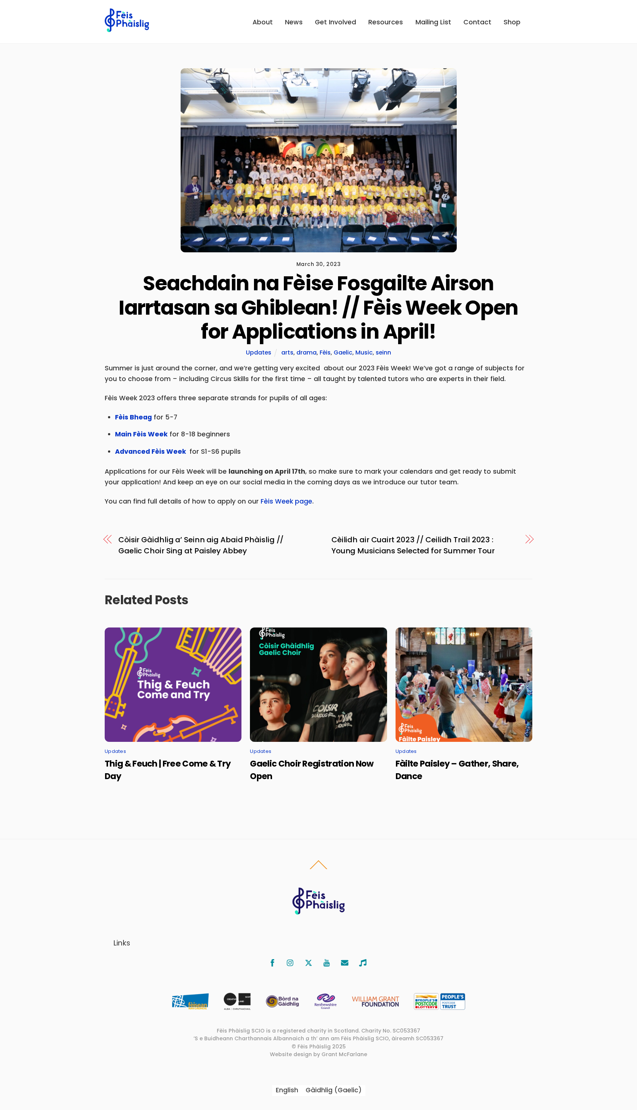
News (294, 22)
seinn (383, 352)
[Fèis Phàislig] (127, 28)
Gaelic (343, 352)
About (263, 22)
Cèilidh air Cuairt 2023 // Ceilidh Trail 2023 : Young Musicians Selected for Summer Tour (413, 545)
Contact (477, 22)
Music (364, 352)
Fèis (325, 352)
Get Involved (335, 22)
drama (306, 352)
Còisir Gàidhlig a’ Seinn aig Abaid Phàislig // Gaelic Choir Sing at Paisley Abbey (200, 545)
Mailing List (433, 22)
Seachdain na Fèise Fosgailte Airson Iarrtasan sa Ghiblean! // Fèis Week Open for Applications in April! (318, 307)
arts (287, 352)
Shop (512, 22)
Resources (385, 22)
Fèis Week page (286, 501)
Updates (258, 352)
